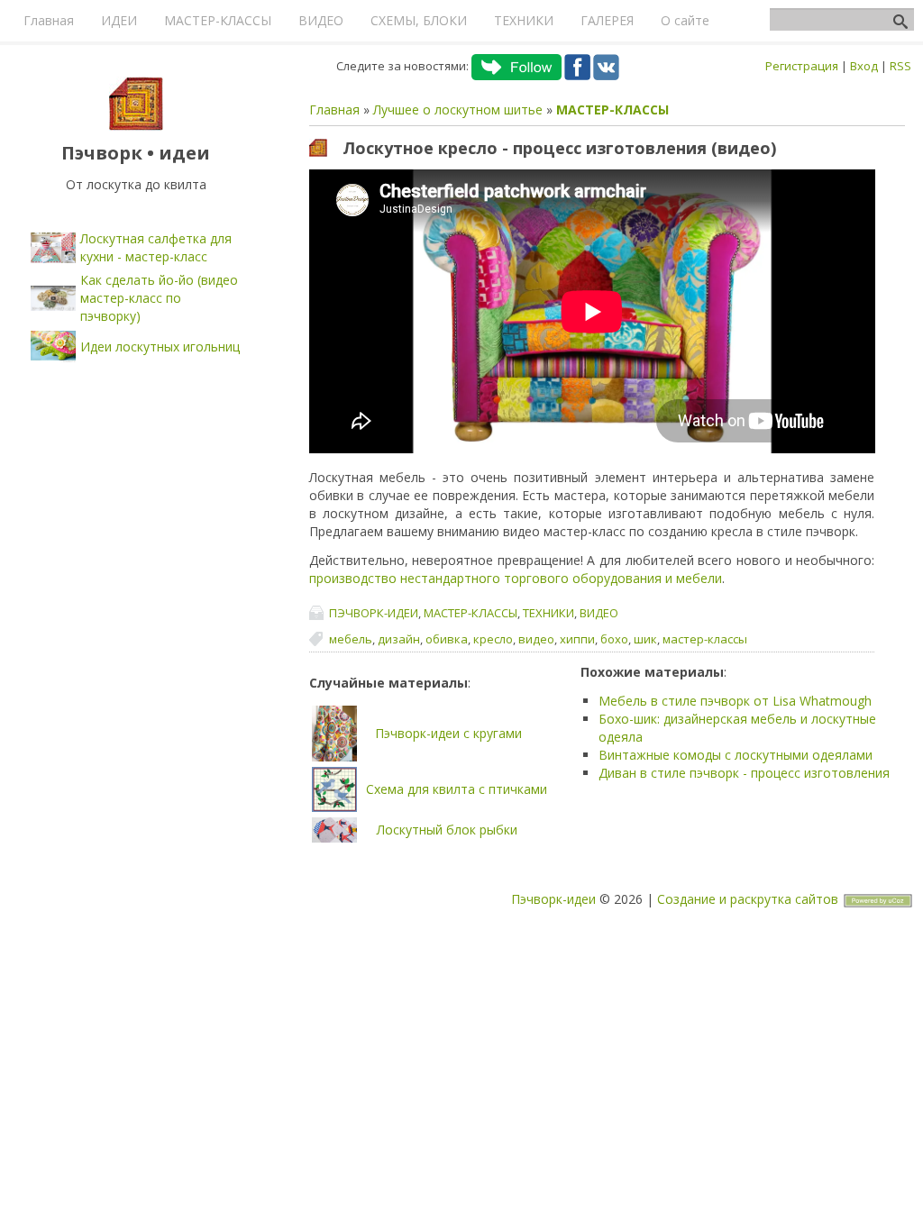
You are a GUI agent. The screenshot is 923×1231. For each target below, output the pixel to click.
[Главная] (136, 125)
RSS (900, 66)
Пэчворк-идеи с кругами (448, 733)
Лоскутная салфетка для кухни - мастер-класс (156, 247)
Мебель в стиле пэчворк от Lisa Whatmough (735, 700)
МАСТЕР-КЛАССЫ (612, 109)
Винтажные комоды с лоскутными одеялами (736, 754)
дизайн (399, 639)
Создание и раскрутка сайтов (747, 898)
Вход (864, 66)
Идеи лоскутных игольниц (160, 346)
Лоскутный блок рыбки (447, 829)
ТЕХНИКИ (548, 613)
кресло (493, 639)
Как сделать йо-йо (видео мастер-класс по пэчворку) (159, 297)
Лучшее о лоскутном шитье (458, 109)
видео (536, 639)
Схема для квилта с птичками (456, 789)
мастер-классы (705, 639)
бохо (614, 639)
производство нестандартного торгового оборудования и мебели (515, 578)
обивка (446, 639)
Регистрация (801, 66)
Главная (334, 109)
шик (645, 639)
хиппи (577, 639)
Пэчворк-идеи (553, 898)
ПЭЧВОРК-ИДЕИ (373, 613)
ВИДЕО (599, 613)
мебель (350, 639)
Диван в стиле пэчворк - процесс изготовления (744, 772)
